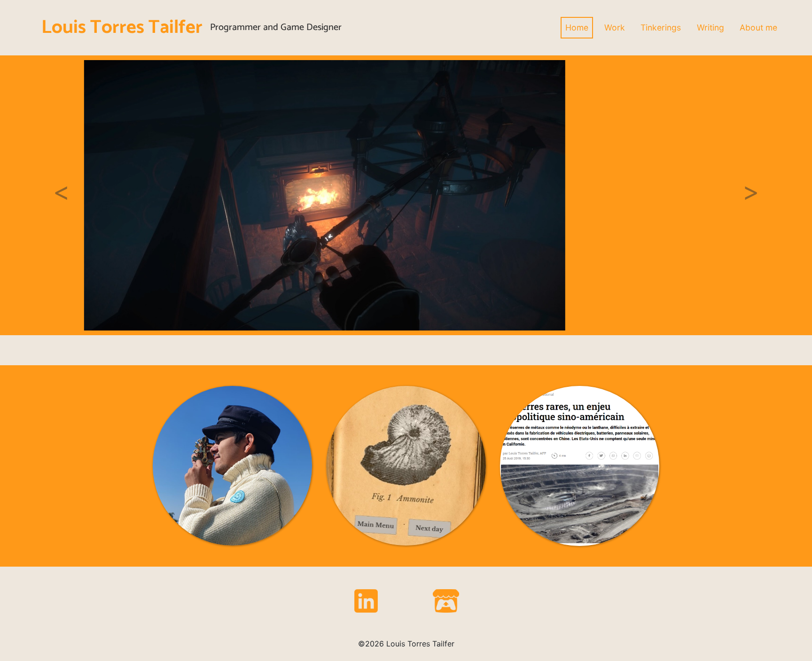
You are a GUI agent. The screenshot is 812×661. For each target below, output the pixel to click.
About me (758, 27)
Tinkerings (660, 27)
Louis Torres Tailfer (122, 27)
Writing (710, 27)
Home (576, 27)
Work (614, 27)
